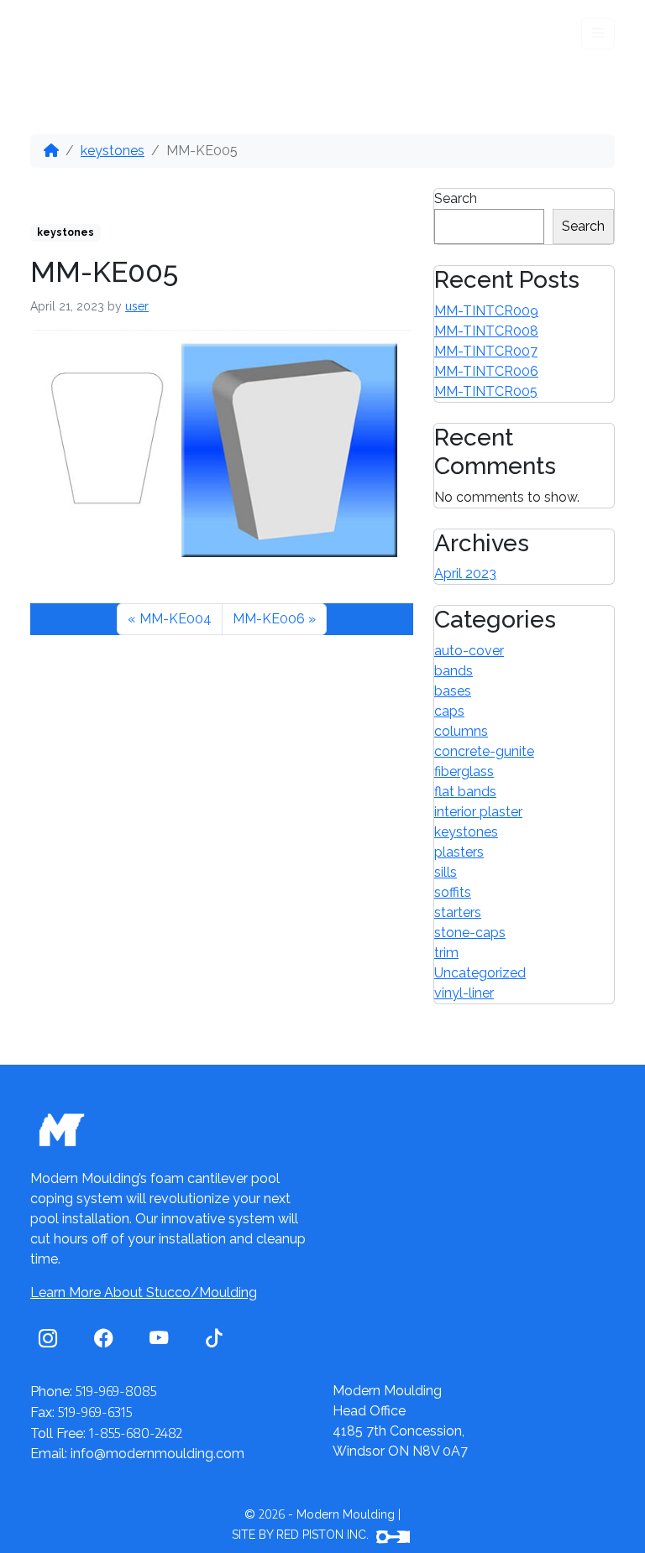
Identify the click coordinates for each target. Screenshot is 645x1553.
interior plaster (478, 812)
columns (461, 731)
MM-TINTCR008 (486, 331)
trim (446, 953)
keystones (112, 151)
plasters (459, 852)
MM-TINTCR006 (486, 371)
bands (453, 671)
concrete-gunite (484, 751)
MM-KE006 (269, 619)
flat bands (465, 792)
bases (452, 691)
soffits (452, 892)
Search (455, 198)
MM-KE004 (175, 619)
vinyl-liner (464, 993)
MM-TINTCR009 (486, 311)
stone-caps (470, 933)
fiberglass (464, 771)
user (137, 306)
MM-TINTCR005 (486, 391)
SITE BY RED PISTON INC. (302, 1534)
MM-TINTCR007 (486, 351)
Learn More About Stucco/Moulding (143, 1292)
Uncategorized (480, 973)
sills (445, 872)
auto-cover (469, 651)
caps (449, 711)
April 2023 (465, 573)
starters (457, 912)
